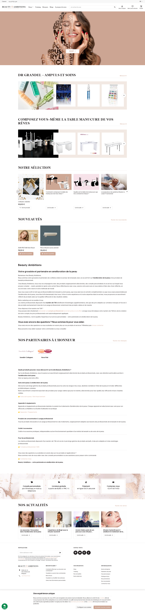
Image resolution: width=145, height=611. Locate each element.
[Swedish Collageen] (26, 351)
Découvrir (123, 75)
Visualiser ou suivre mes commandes (56, 573)
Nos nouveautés (105, 581)
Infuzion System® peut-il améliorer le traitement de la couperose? (113, 531)
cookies (102, 598)
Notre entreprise (105, 569)
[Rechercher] (115, 7)
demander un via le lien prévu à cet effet (60, 311)
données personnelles (77, 601)
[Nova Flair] (45, 351)
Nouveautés (30, 219)
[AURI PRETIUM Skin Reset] (28, 235)
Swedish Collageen (26, 357)
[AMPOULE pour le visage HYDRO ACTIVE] (89, 95)
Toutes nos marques (120, 340)
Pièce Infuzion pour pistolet (49, 248)
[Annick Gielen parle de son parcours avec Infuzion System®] (86, 519)
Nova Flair (44, 357)
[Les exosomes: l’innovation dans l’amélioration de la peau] (31, 519)
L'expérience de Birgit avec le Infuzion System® (58, 531)
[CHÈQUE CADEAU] (31, 187)
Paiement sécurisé (106, 571)
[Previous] (53, 95)
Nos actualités (33, 505)
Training (76, 571)
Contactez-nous (25, 459)
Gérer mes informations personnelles (56, 580)
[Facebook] (76, 553)
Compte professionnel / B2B (29, 447)
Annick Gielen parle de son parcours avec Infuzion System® (85, 531)
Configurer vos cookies (84, 607)
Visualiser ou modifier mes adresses (55, 578)
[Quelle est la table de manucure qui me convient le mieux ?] (86, 182)
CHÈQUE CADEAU (24, 202)
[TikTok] (89, 553)
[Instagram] (84, 553)
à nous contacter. (98, 325)
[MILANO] (113, 144)
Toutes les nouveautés (119, 220)
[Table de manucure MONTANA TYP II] (89, 144)
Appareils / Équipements (28, 412)
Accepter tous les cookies (102, 607)
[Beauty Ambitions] (14, 7)
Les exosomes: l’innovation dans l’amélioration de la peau (30, 531)
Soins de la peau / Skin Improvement (32, 396)
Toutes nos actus (121, 505)
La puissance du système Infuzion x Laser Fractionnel (113, 193)
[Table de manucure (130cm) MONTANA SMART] (64, 144)
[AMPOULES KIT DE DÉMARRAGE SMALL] (113, 95)
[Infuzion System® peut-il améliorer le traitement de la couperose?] (114, 519)
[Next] (124, 95)
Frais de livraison (105, 574)
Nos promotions (105, 578)
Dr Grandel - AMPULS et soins (47, 75)
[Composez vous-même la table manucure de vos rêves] (38, 144)
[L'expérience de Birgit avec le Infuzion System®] (58, 519)
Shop (75, 569)
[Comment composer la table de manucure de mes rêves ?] (58, 182)
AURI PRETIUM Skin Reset (26, 248)
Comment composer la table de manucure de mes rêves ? (57, 193)
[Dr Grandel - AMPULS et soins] (38, 95)
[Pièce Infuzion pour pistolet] (50, 235)
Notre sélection (78, 576)
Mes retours (49, 575)
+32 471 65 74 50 (113, 488)
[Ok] (60, 553)
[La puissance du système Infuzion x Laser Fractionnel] (114, 182)
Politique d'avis (105, 576)
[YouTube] (80, 553)
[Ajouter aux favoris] (41, 176)
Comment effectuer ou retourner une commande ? (56, 570)
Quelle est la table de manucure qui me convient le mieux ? (86, 193)
